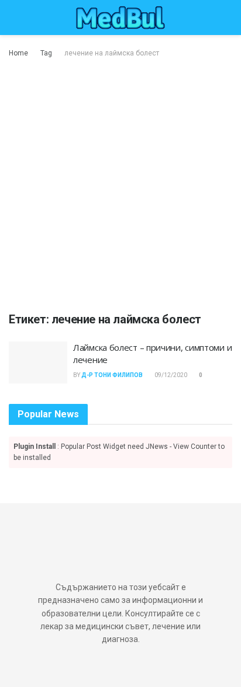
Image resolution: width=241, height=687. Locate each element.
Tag (46, 53)
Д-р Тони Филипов (112, 375)
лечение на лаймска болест (111, 53)
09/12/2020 (170, 375)
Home (18, 53)
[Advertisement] (120, 185)
